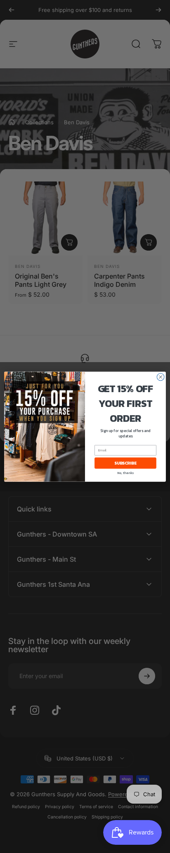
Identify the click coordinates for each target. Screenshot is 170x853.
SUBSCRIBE (125, 463)
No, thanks (125, 472)
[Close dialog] (160, 377)
